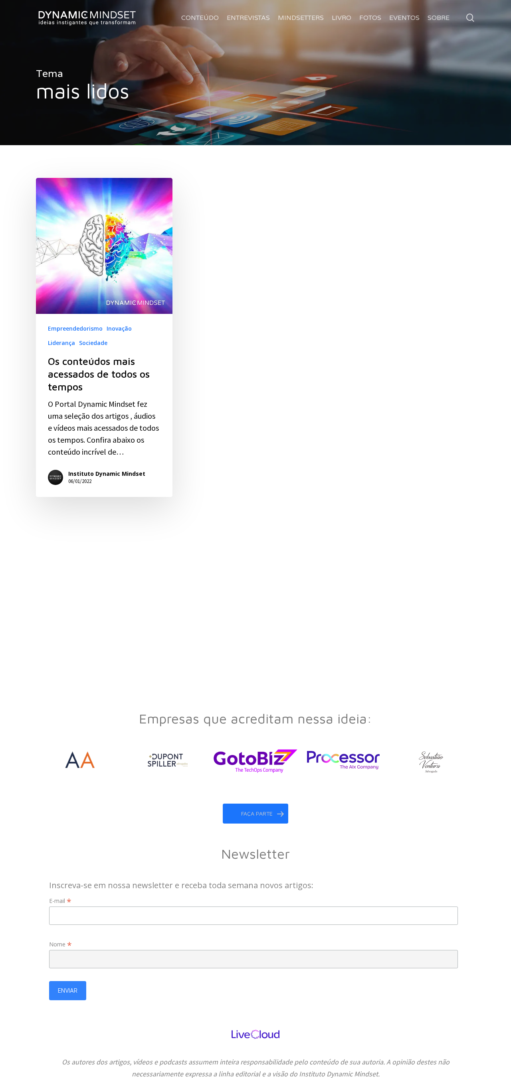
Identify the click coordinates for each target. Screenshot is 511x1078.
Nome (60, 944)
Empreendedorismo (75, 328)
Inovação (119, 328)
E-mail (60, 900)
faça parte (257, 813)
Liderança (61, 343)
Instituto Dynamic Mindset (106, 473)
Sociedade (93, 343)
